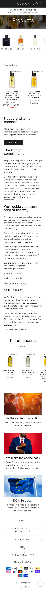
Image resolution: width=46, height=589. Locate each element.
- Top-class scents (12, 273)
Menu (22, 520)
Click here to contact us (15, 329)
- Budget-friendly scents (15, 283)
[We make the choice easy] (23, 443)
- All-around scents (13, 278)
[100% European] (23, 486)
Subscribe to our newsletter (22, 530)
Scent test (13, 142)
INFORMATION (22, 539)
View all (23, 346)
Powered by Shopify (23, 587)
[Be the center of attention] (23, 404)
